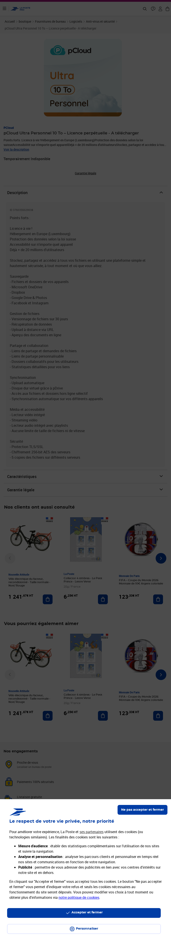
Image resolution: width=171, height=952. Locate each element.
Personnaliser (87, 928)
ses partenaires (91, 831)
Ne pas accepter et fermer (142, 809)
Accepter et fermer (87, 912)
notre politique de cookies (79, 897)
